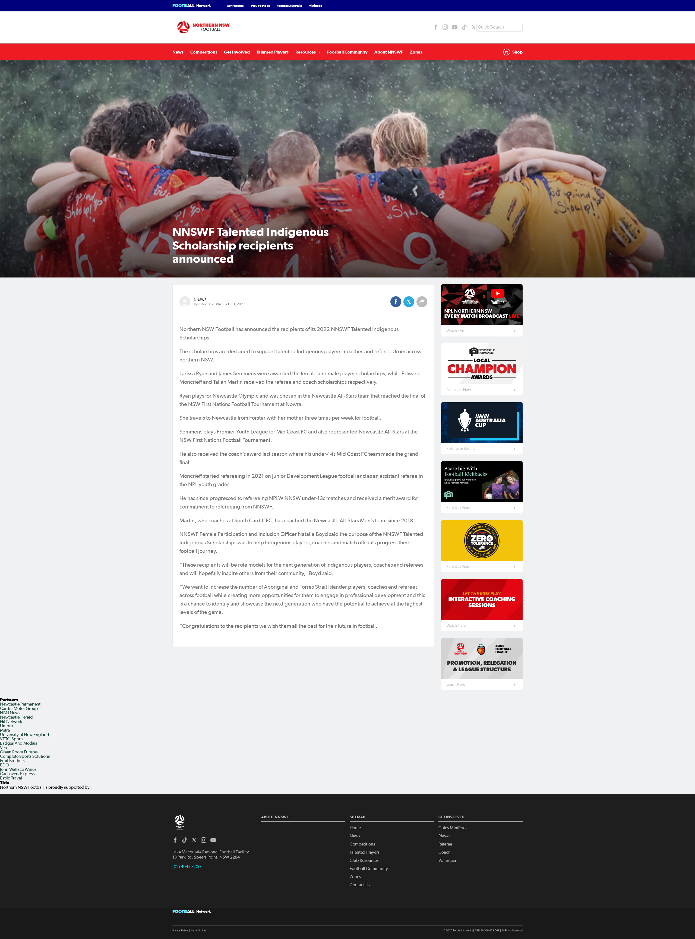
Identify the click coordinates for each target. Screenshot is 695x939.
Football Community (347, 51)
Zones (416, 51)
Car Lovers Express (17, 774)
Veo (3, 747)
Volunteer (447, 860)
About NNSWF (388, 51)
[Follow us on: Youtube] (454, 27)
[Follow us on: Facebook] (435, 27)
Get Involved (237, 51)
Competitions (203, 51)
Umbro (6, 726)
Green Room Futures (19, 752)
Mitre (5, 730)
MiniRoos (315, 5)
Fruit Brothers (12, 761)
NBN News (10, 713)
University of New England (24, 734)
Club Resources (364, 860)
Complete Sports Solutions (25, 756)
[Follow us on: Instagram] (445, 27)
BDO (4, 765)
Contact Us (360, 885)
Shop (517, 51)
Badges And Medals (18, 743)
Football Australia (289, 5)
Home (355, 828)
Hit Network (11, 721)
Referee (445, 844)
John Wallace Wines (18, 769)
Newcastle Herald (16, 717)
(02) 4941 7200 (186, 867)
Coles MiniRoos (452, 828)
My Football (235, 5)
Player (444, 836)
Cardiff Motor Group (19, 708)
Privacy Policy (180, 930)
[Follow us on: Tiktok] (464, 27)
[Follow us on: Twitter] (473, 27)
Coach (444, 852)
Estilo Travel (11, 778)
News (178, 51)
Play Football (260, 5)
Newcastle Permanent (20, 704)
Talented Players (273, 51)
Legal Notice (198, 930)
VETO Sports (12, 739)
